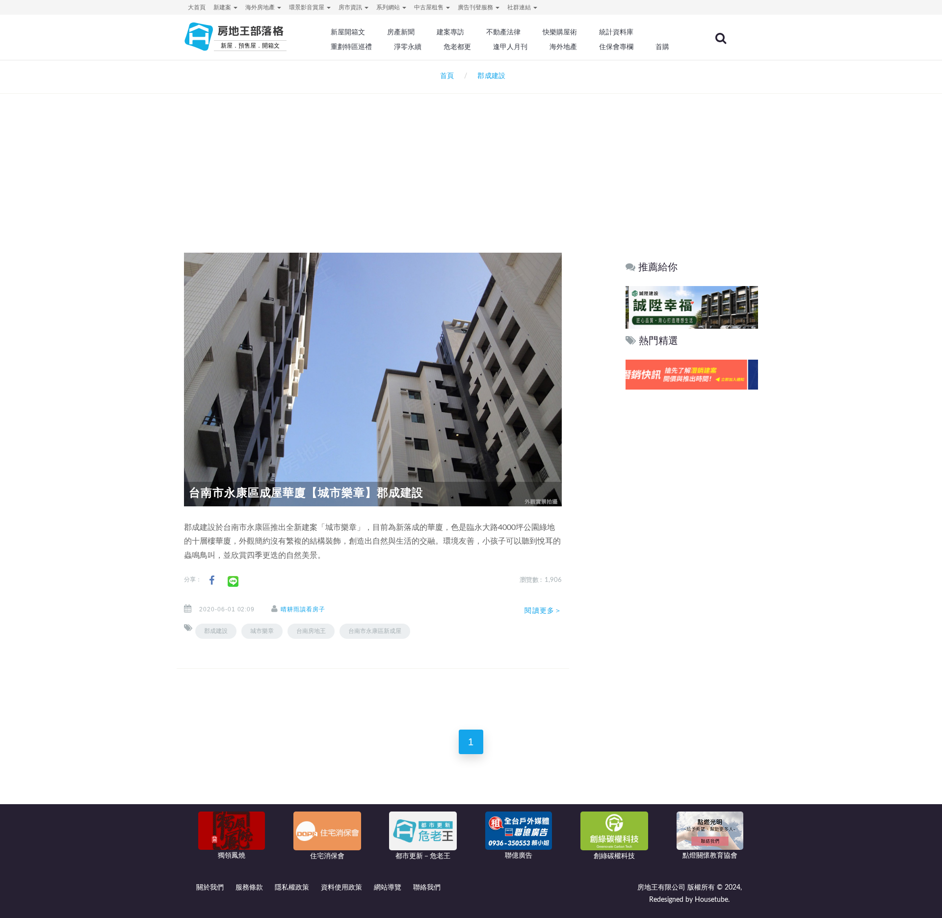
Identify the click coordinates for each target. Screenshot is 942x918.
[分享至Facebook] (211, 581)
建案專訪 (450, 32)
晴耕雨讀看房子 (303, 609)
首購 (662, 47)
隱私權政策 (292, 887)
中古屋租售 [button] (429, 7)
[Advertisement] (471, 160)
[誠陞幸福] (691, 307)
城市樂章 (262, 631)
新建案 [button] (223, 7)
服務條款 (249, 887)
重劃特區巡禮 (351, 47)
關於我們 (210, 887)
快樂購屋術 (560, 32)
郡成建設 (216, 631)
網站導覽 (387, 887)
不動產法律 (503, 32)
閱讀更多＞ (543, 610)
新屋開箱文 (348, 32)
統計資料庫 (616, 32)
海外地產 (563, 47)
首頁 (445, 76)
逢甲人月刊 (510, 47)
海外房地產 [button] (260, 7)
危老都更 (457, 47)
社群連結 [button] (519, 7)
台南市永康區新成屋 (374, 631)
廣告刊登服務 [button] (476, 7)
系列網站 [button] (388, 7)
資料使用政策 (341, 887)
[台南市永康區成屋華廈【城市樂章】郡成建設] (373, 379)
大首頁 (197, 7)
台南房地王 (311, 631)
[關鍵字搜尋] (721, 38)
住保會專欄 (616, 47)
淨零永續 (407, 47)
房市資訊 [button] (351, 7)
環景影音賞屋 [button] (307, 7)
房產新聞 (401, 32)
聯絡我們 (427, 887)
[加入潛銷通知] (691, 374)
